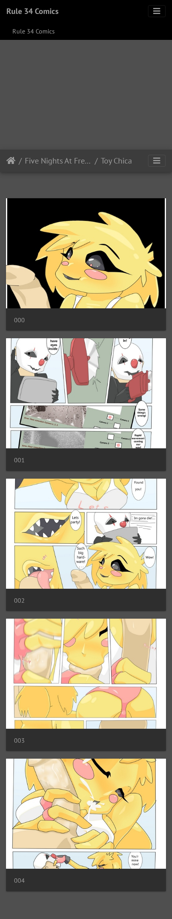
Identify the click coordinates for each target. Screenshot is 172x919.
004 (19, 880)
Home (11, 161)
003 (19, 740)
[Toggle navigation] (157, 11)
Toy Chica (116, 161)
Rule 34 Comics (32, 11)
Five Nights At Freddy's (58, 161)
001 (19, 460)
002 (19, 600)
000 (19, 320)
